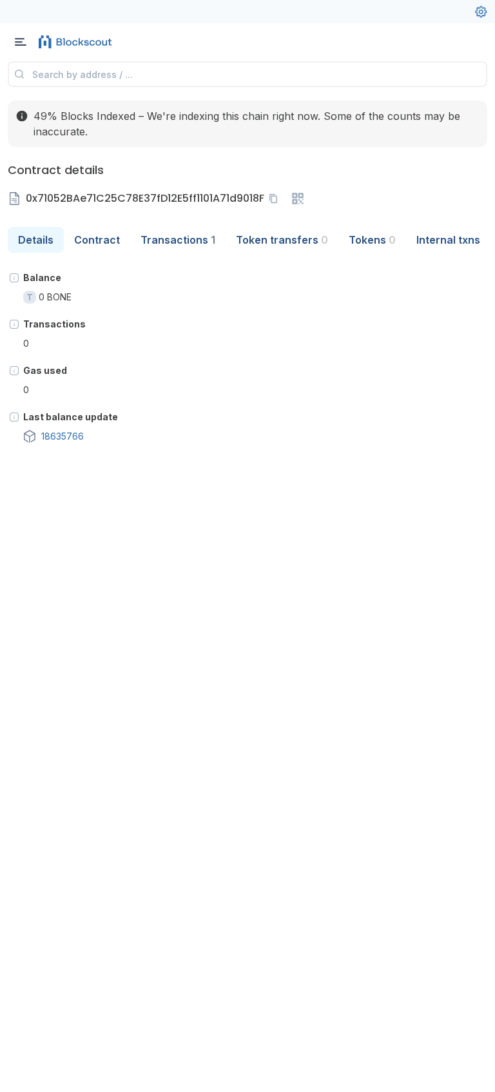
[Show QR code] (297, 198)
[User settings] (480, 11)
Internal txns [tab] (448, 239)
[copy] (275, 198)
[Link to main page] (77, 42)
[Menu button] (21, 42)
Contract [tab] (97, 239)
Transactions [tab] (178, 239)
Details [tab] (35, 239)
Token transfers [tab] (282, 239)
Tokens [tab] (372, 239)
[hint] (14, 277)
